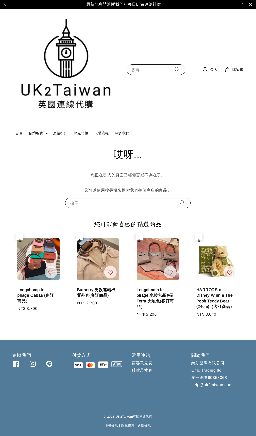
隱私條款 (128, 426)
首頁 (19, 133)
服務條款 (111, 426)
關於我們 (122, 133)
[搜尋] (177, 69)
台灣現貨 (36, 133)
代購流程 (101, 133)
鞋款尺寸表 (142, 370)
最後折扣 (60, 133)
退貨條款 (145, 426)
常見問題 (81, 133)
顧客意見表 (142, 363)
